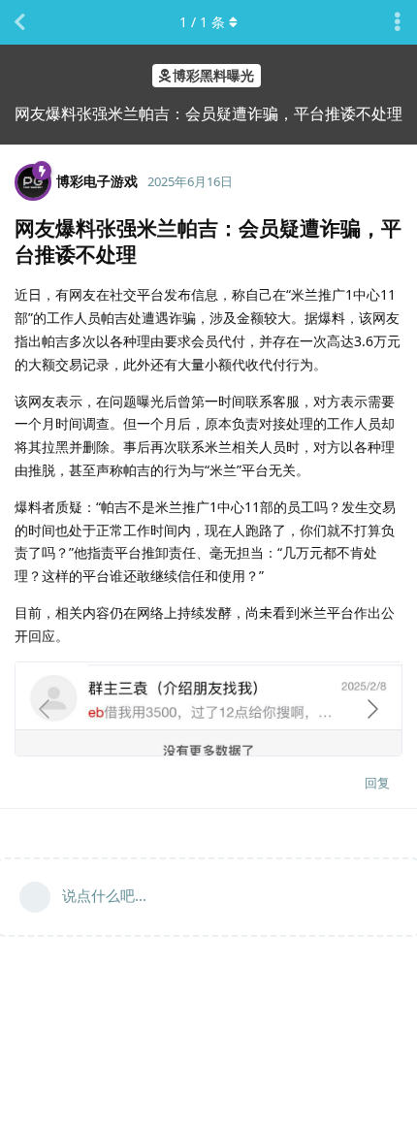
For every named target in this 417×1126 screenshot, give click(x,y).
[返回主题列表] (19, 22)
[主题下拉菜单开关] (397, 22)
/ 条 (202, 22)
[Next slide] (371, 709)
